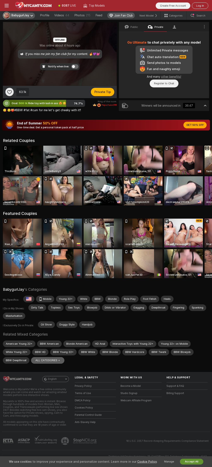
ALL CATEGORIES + (47, 360)
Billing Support (175, 393)
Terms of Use (83, 393)
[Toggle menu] (6, 5)
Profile (44, 15)
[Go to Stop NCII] (85, 440)
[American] (28, 299)
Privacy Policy (83, 386)
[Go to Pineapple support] (65, 441)
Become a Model (130, 386)
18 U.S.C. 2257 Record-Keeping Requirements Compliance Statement (167, 441)
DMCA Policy (82, 400)
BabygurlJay (13, 289)
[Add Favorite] (9, 92)
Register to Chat (164, 83)
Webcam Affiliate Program (136, 400)
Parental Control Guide (88, 414)
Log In (200, 5)
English (52, 379)
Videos (61, 15)
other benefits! (171, 76)
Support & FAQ (175, 386)
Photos (82, 15)
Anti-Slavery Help (85, 422)
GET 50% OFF (195, 125)
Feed (98, 15)
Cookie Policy (147, 461)
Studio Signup (128, 393)
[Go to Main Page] (34, 5)
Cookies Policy (84, 407)
